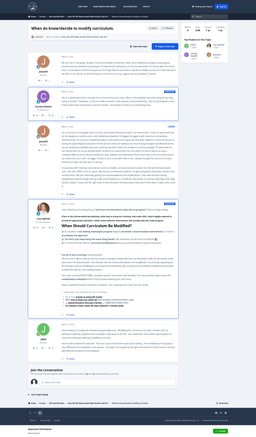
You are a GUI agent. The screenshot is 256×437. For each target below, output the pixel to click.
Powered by (215, 420)
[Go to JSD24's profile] (43, 329)
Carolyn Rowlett (43, 106)
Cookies (57, 420)
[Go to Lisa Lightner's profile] (43, 209)
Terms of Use (34, 433)
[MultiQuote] (62, 82)
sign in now (90, 374)
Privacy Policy (45, 420)
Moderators (44, 110)
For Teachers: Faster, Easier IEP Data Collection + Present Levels (94, 305)
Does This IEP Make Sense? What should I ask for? (84, 37)
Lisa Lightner (43, 218)
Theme (33, 420)
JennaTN (39, 37)
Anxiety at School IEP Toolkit (89, 297)
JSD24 (43, 339)
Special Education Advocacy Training (84, 302)
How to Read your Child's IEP (84, 299)
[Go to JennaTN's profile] (32, 37)
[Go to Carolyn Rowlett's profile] (43, 96)
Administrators (44, 222)
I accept (222, 431)
